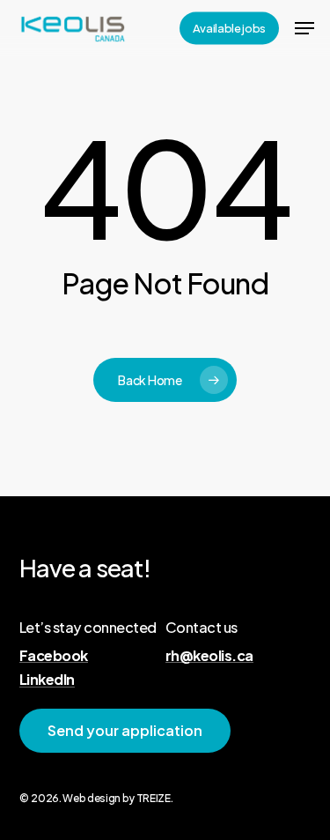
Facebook (53, 656)
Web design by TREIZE (116, 798)
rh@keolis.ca (209, 656)
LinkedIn (47, 680)
